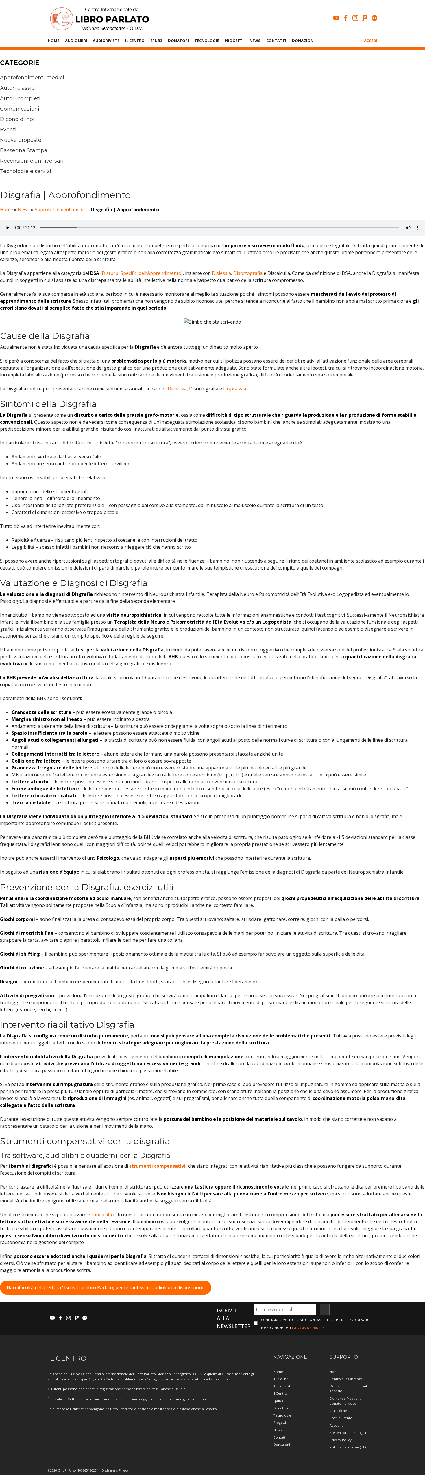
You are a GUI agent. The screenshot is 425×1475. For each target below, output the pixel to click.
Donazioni (303, 40)
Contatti (276, 40)
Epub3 (156, 40)
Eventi (8, 129)
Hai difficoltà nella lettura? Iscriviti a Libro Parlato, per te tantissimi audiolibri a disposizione (105, 1287)
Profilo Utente (341, 1418)
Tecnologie (207, 40)
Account (336, 1425)
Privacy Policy (341, 1440)
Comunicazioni (19, 109)
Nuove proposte (20, 140)
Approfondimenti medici (32, 77)
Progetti (234, 40)
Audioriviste (106, 40)
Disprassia (234, 388)
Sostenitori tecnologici (348, 1432)
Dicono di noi (17, 119)
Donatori (178, 40)
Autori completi (20, 98)
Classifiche (338, 1410)
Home (53, 40)
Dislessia (221, 273)
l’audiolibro (103, 1214)
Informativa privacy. (308, 1328)
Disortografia (248, 273)
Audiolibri (76, 40)
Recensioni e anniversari (32, 161)
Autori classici (18, 88)
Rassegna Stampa (23, 150)
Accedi (370, 40)
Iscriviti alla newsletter (233, 1318)
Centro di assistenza (346, 1379)
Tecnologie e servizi (25, 171)
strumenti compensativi (157, 1166)
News (255, 40)
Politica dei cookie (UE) (348, 1447)
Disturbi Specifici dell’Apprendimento (141, 273)
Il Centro (135, 40)
